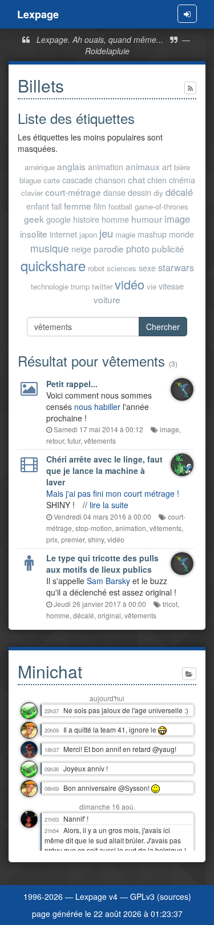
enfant (37, 206)
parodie (109, 248)
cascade (77, 180)
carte (51, 180)
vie (151, 286)
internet (63, 234)
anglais (71, 166)
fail (56, 206)
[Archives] (189, 673)
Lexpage (38, 14)
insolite (33, 233)
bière (182, 167)
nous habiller (97, 406)
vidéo (129, 284)
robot (96, 268)
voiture (107, 299)
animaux (143, 166)
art (167, 166)
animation (105, 166)
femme (77, 205)
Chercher (163, 326)
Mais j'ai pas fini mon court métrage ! (112, 493)
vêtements (100, 440)
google (58, 219)
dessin (139, 192)
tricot (170, 604)
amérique (40, 167)
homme (115, 219)
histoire (86, 219)
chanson (110, 180)
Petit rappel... (72, 383)
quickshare (53, 265)
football (120, 206)
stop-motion (93, 528)
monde (181, 234)
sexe (147, 268)
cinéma (182, 180)
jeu (106, 233)
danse (114, 192)
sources (174, 896)
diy (158, 192)
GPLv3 (142, 896)
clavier (32, 192)
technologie (49, 286)
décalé (179, 192)
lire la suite (109, 504)
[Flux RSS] (190, 88)
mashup (152, 234)
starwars (176, 267)
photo (138, 248)
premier (72, 539)
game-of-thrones (161, 206)
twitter (102, 286)
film (100, 206)
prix (52, 539)
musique (49, 248)
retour (55, 440)
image (177, 219)
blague (30, 180)
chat (136, 179)
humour (146, 218)
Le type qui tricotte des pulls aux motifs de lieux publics (102, 563)
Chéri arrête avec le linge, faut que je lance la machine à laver (104, 470)
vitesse (171, 286)
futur (73, 440)
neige (81, 249)
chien (157, 180)
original (109, 615)
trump (80, 286)
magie (125, 234)
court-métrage (73, 192)
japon (88, 234)
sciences (121, 268)
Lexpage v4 (96, 896)
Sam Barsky (108, 580)
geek (34, 218)
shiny (96, 539)
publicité (168, 248)
